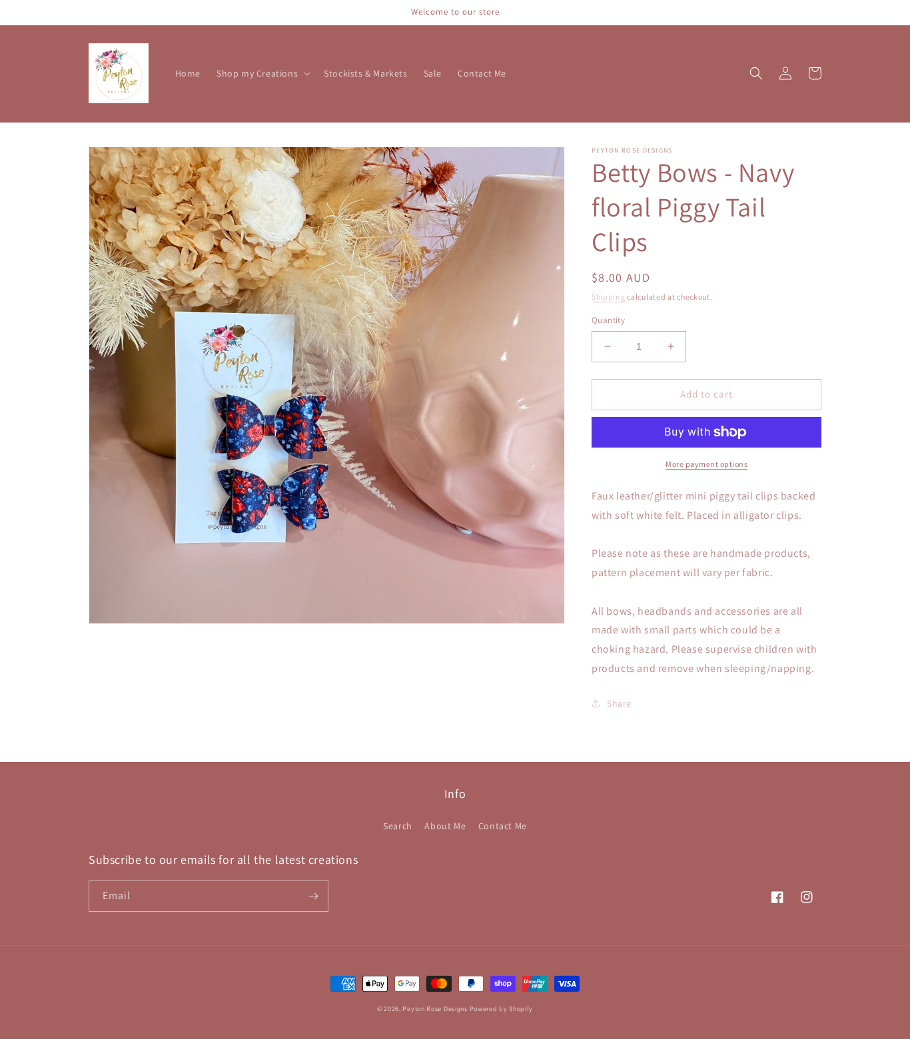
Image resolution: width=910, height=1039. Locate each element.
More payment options (706, 464)
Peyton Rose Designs (434, 1008)
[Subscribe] (313, 896)
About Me (445, 826)
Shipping (609, 297)
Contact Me (502, 826)
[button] (262, 73)
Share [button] (619, 703)
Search (397, 826)
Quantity (608, 320)
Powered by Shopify (502, 1008)
